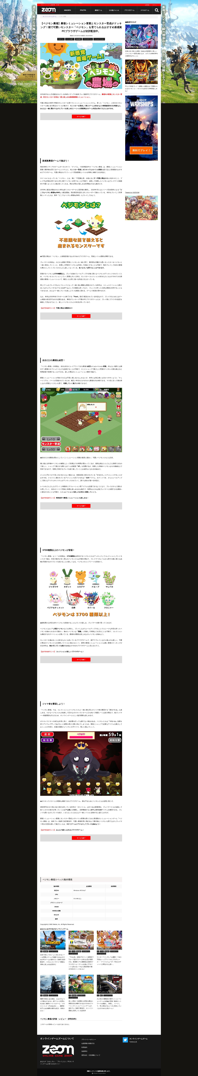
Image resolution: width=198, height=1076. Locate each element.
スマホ (73, 951)
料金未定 (46, 995)
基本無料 (78, 39)
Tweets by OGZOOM (132, 192)
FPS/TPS (83, 10)
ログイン (155, 4)
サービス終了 (69, 39)
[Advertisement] (81, 139)
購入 (101, 995)
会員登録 (147, 4)
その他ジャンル (114, 10)
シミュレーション (99, 39)
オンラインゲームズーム (49, 16)
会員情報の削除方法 (87, 1043)
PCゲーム (60, 39)
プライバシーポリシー (88, 1039)
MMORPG (67, 10)
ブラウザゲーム (129, 10)
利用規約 (84, 1047)
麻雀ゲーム (98, 10)
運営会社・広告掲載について (90, 1055)
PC (41, 951)
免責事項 (84, 1051)
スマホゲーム (145, 10)
